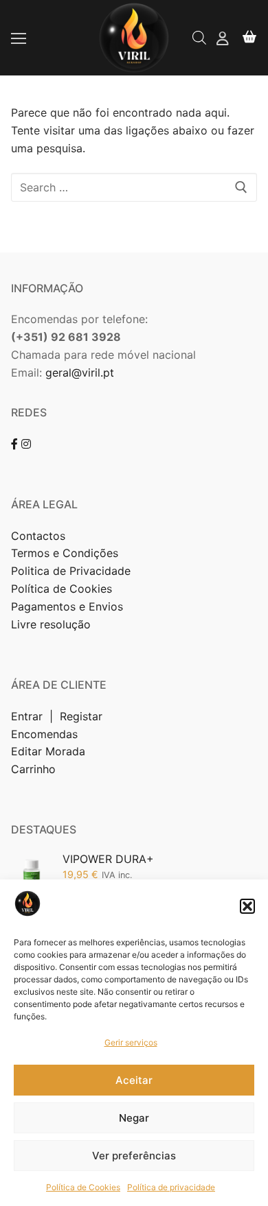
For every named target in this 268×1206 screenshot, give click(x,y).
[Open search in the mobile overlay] (199, 37)
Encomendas (44, 734)
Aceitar (134, 1080)
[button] (247, 906)
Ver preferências (134, 1155)
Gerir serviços (130, 1042)
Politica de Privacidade (72, 571)
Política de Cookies (83, 1187)
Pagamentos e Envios (67, 606)
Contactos (38, 536)
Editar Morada (48, 751)
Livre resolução (51, 624)
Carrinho (33, 769)
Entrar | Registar (58, 716)
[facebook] (14, 444)
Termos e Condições (66, 553)
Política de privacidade (171, 1187)
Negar (134, 1117)
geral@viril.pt (79, 372)
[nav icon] (18, 37)
